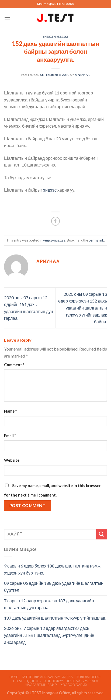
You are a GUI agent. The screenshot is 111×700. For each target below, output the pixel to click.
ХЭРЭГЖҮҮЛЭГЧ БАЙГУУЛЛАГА (71, 681)
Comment (14, 364)
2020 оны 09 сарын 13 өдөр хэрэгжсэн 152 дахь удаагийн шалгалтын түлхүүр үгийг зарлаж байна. (82, 307)
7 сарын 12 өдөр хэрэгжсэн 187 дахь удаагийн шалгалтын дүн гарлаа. (49, 604)
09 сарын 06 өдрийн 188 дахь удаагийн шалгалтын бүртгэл (53, 586)
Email (10, 435)
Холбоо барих (74, 685)
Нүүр (13, 677)
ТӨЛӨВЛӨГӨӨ (88, 677)
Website (11, 460)
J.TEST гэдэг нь (27, 681)
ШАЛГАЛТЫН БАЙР (41, 685)
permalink (96, 240)
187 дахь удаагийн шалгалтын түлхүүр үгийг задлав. (55, 617)
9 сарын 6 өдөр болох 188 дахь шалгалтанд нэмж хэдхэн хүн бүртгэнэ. (52, 569)
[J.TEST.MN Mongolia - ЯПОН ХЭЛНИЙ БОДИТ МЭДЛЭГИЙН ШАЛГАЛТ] (55, 17)
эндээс (50, 189)
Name (10, 411)
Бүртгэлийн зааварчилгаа (47, 677)
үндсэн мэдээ (55, 36)
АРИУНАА (82, 74)
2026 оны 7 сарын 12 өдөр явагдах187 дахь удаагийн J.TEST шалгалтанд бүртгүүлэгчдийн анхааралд (49, 635)
